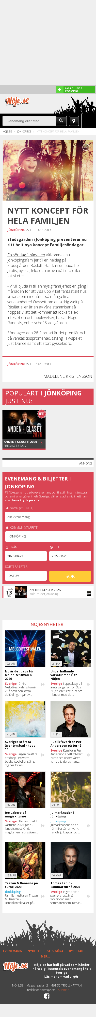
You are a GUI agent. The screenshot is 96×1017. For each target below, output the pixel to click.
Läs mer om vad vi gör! (62, 976)
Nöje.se (7, 131)
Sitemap (63, 990)
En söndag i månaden (26, 255)
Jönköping (24, 131)
